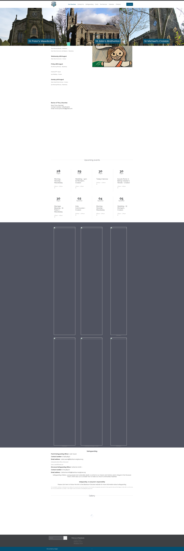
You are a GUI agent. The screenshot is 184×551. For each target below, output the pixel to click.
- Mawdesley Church (77, 543)
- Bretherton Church (77, 541)
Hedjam (56, 548)
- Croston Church (76, 540)
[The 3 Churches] (53, 4)
